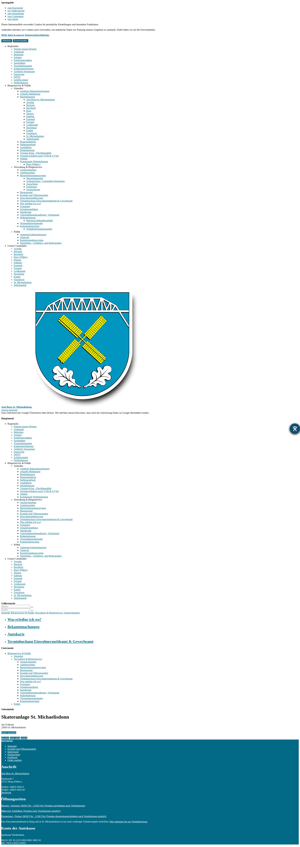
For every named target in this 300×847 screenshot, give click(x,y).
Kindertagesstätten (23, 60)
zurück (24, 738)
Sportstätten (19, 63)
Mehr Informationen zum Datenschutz (20, 415)
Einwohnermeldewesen (31, 198)
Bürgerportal (26, 192)
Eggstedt (30, 119)
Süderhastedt (32, 139)
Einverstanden (20, 41)
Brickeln (30, 105)
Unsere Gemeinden (17, 245)
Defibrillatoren (21, 82)
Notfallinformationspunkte (39, 229)
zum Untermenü (15, 16)
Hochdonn (31, 127)
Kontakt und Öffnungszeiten (34, 195)
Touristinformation (23, 66)
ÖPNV (17, 77)
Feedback (12, 757)
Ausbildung (26, 147)
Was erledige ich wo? (30, 203)
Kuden (29, 130)
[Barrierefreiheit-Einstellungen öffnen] (295, 429)
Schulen (18, 57)
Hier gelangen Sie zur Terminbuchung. (129, 821)
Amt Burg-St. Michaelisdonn (40, 99)
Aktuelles (18, 88)
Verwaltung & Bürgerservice (28, 167)
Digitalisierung (27, 150)
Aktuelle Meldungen (30, 94)
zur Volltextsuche (16, 10)
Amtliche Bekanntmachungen (34, 91)
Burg (28, 111)
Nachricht (6, 792)
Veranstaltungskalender (31, 223)
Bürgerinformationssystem (33, 175)
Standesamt (25, 212)
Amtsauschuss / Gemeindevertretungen (45, 181)
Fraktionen (31, 186)
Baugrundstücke (28, 141)
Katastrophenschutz (29, 226)
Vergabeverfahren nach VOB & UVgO (39, 155)
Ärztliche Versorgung (24, 71)
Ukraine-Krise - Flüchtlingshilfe (35, 153)
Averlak (30, 102)
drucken (5, 738)
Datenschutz (14, 754)
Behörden (18, 54)
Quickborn (31, 133)
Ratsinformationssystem (31, 240)
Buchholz (31, 108)
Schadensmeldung (29, 209)
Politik (17, 231)
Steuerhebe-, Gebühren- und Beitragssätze (41, 243)
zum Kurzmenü (15, 8)
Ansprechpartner (28, 170)
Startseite (5, 612)
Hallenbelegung (28, 217)
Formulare (25, 206)
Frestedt (30, 122)
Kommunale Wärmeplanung (34, 161)
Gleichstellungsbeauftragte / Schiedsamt (39, 215)
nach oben (15, 738)
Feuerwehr (19, 74)
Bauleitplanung (27, 96)
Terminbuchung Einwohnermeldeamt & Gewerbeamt (46, 200)
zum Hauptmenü (16, 13)
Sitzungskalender (34, 178)
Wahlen (24, 158)
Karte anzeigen (8, 732)
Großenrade (32, 125)
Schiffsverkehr (21, 80)
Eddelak (30, 116)
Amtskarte (19, 51)
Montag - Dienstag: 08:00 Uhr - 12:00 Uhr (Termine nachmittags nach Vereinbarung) (43, 805)
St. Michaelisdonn (35, 136)
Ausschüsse (32, 184)
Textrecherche (33, 189)
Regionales (13, 46)
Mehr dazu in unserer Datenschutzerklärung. (25, 35)
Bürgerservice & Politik (19, 85)
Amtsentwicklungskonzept (33, 234)
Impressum (13, 751)
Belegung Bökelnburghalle (39, 220)
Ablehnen (6, 41)
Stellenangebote (28, 144)
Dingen (30, 113)
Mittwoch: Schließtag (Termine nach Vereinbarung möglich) (30, 811)
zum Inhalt (13, 19)
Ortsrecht (24, 237)
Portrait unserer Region (25, 49)
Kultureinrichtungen (24, 68)
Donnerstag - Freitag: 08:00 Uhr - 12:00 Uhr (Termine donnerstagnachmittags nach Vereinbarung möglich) (53, 816)
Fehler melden (15, 760)
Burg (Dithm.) (33, 164)
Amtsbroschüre (27, 172)
